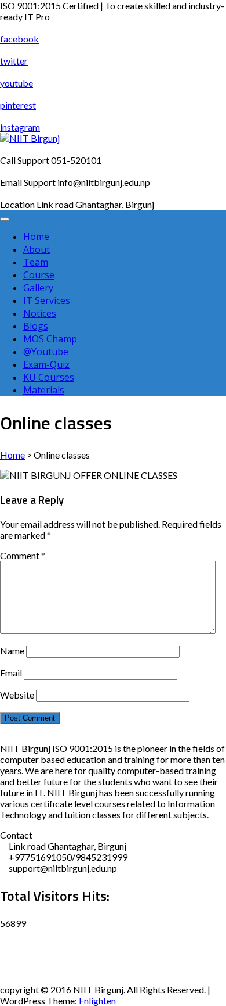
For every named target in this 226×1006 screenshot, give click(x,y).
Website (17, 694)
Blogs (35, 326)
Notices (39, 313)
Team (35, 262)
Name (12, 650)
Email (11, 672)
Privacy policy (28, 956)
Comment (22, 555)
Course (38, 274)
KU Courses (48, 377)
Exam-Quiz (46, 364)
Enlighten (97, 1000)
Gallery (38, 287)
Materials (43, 390)
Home (36, 236)
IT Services (46, 300)
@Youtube (45, 351)
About (36, 249)
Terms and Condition (41, 978)
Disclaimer (21, 934)
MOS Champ (50, 338)
